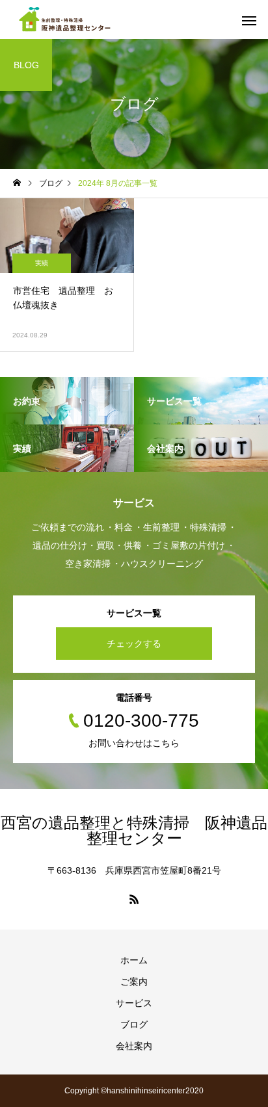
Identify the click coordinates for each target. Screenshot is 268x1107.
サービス (134, 1003)
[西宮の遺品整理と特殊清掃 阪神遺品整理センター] (66, 19)
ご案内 (134, 981)
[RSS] (134, 898)
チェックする (134, 643)
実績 (41, 263)
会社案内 (134, 1046)
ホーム (134, 960)
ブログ (134, 1024)
